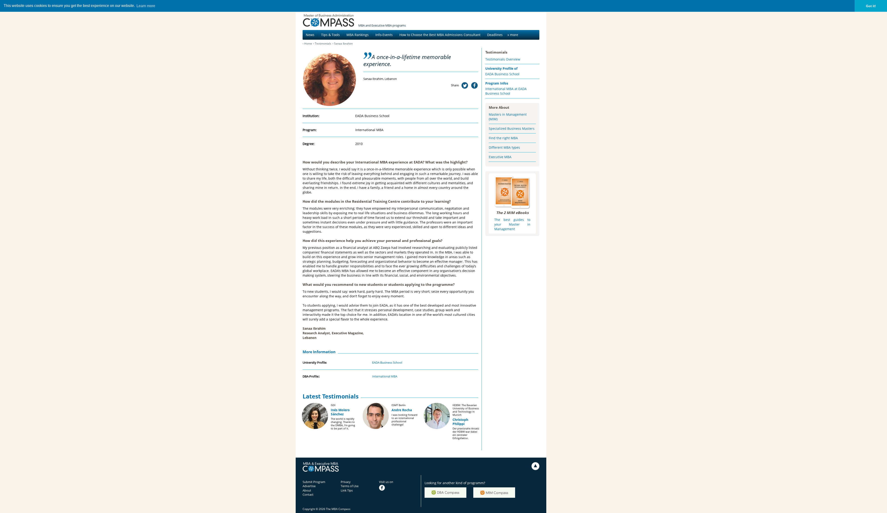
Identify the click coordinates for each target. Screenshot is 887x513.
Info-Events (384, 35)
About (307, 490)
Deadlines (495, 35)
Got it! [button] (871, 6)
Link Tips (347, 490)
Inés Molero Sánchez (340, 412)
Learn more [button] (146, 6)
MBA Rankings (357, 35)
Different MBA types (504, 147)
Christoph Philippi (460, 421)
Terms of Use (349, 486)
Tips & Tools (330, 35)
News (310, 35)
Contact (308, 494)
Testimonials (323, 43)
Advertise (309, 486)
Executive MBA (500, 157)
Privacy (346, 482)
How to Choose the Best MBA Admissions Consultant (439, 35)
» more (512, 35)
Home (308, 43)
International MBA (384, 376)
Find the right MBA (503, 138)
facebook (385, 486)
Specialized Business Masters (512, 128)
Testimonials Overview (502, 59)
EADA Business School (387, 362)
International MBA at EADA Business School (506, 91)
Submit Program (314, 482)
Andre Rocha (402, 410)
